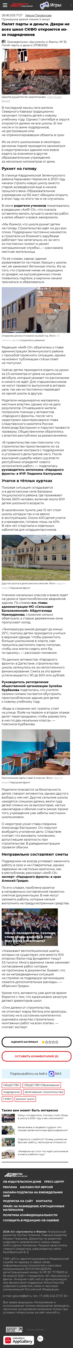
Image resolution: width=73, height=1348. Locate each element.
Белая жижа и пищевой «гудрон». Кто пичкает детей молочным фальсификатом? (43, 1129)
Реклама (10, 1187)
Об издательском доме (22, 1181)
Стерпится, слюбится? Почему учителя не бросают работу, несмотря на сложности (42, 1141)
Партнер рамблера (35, 1329)
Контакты (44, 1201)
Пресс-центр (54, 1181)
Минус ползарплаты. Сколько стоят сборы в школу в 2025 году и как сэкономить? (43, 1117)
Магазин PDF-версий (36, 1187)
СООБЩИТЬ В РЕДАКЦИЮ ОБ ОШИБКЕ (31, 1220)
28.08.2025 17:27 (12, 15)
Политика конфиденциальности (30, 1215)
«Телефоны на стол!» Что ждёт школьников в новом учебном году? (43, 1153)
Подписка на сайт (18, 1201)
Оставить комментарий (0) (36, 1056)
